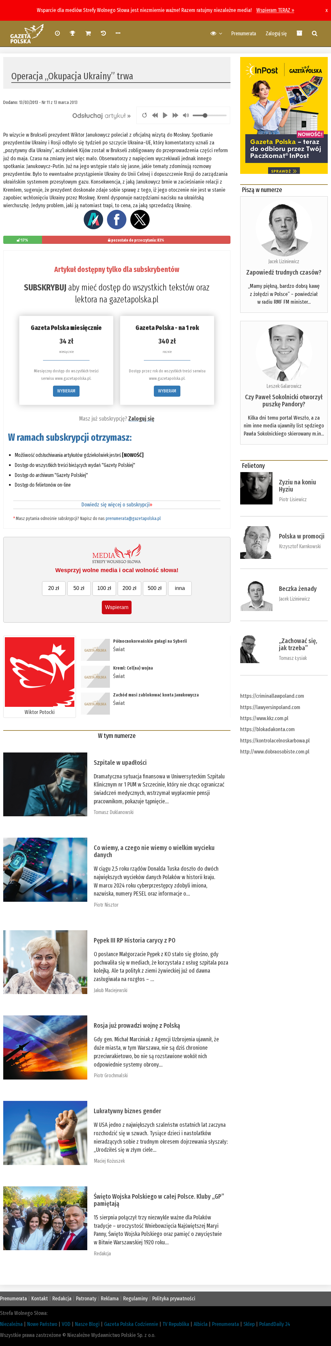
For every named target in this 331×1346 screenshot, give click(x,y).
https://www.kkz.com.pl (264, 718)
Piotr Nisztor (106, 905)
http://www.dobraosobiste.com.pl (274, 751)
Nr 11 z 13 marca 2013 (60, 102)
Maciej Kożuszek (109, 1161)
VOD (66, 1324)
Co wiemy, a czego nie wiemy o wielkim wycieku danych (154, 851)
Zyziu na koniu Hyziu (297, 485)
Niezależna (11, 1324)
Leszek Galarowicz (284, 386)
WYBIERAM (66, 391)
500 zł (155, 588)
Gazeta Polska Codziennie (131, 1324)
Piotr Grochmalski (111, 1075)
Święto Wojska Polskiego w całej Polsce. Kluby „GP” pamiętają (159, 1200)
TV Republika (176, 1324)
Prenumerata (243, 33)
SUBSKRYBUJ (45, 287)
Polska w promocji (302, 536)
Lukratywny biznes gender (127, 1111)
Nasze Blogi (87, 1324)
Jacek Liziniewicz (283, 261)
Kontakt (39, 1298)
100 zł (104, 588)
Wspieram (116, 607)
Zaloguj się (276, 33)
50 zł (78, 588)
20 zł (53, 588)
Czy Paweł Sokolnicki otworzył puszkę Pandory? (284, 400)
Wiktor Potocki (40, 712)
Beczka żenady (298, 589)
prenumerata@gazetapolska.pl (133, 518)
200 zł (129, 588)
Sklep (249, 1324)
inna (180, 588)
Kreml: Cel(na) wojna (133, 668)
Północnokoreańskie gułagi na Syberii (150, 641)
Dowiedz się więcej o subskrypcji (116, 504)
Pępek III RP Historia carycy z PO (135, 940)
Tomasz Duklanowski (113, 812)
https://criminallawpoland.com (272, 696)
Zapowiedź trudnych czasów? (283, 272)
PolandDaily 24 (274, 1324)
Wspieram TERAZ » (275, 10)
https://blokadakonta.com (267, 729)
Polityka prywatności (173, 1298)
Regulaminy (135, 1298)
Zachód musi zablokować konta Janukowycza (156, 695)
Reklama (110, 1298)
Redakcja (102, 1253)
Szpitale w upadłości (120, 762)
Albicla (201, 1324)
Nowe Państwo (42, 1324)
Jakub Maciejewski (110, 990)
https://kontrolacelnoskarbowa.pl (275, 740)
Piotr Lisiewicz (293, 499)
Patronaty (86, 1298)
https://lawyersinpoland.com (270, 707)
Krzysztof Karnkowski (300, 546)
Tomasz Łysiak (293, 658)
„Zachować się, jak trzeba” (298, 644)
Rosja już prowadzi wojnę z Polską (137, 1025)
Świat (119, 649)
